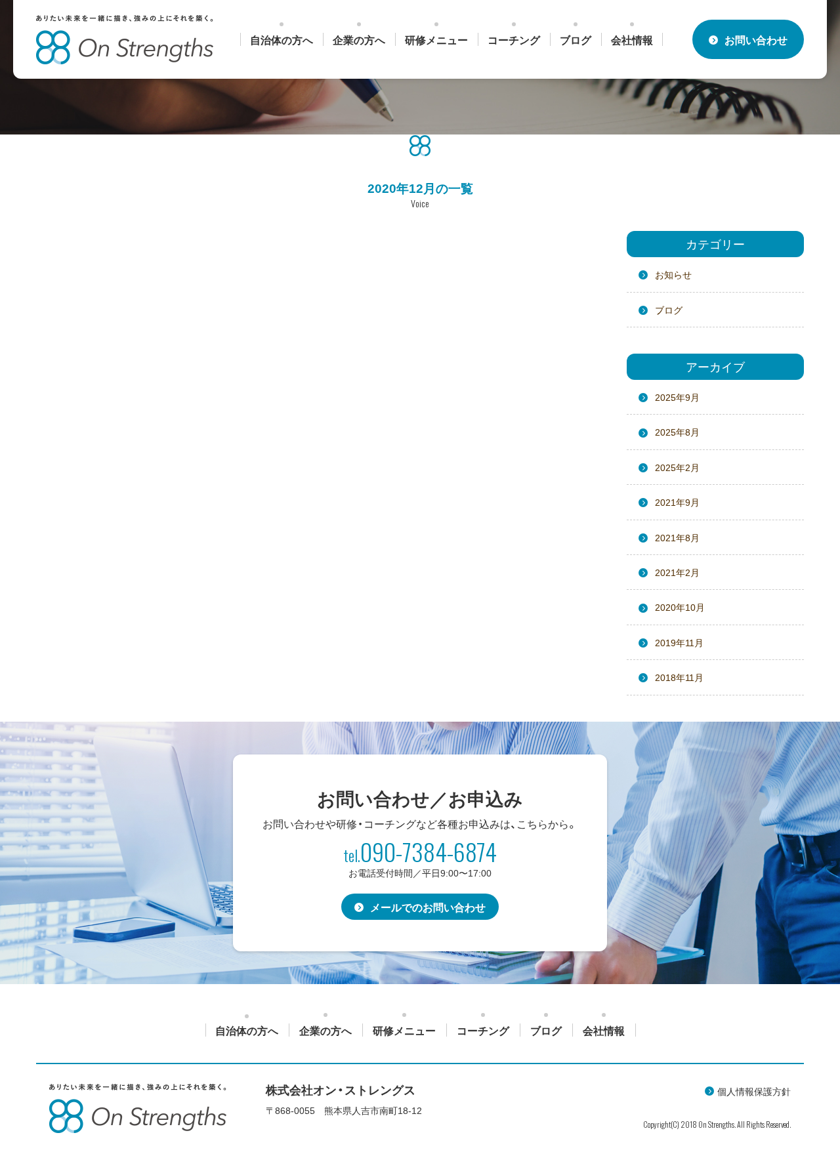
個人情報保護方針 (754, 1091)
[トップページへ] (124, 39)
